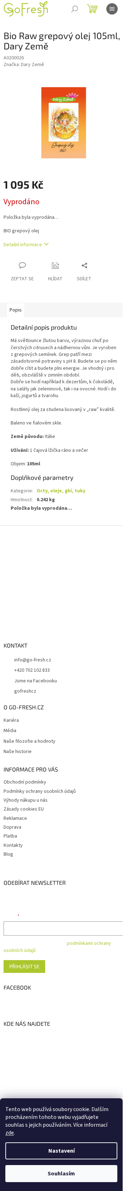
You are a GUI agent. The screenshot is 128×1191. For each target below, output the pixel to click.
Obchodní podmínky (25, 782)
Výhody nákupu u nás (26, 800)
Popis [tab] (16, 310)
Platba (10, 836)
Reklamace (15, 818)
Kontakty (13, 845)
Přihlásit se (24, 966)
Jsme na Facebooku (35, 680)
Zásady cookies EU (24, 809)
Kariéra (11, 720)
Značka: (24, 64)
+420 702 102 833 (32, 670)
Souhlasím (61, 1174)
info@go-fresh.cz (32, 660)
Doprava (12, 827)
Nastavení (61, 1151)
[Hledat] (75, 9)
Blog (8, 854)
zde (9, 1133)
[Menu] (112, 9)
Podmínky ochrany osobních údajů (40, 791)
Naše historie (18, 751)
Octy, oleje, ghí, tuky (61, 490)
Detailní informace (23, 244)
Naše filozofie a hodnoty (29, 741)
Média (10, 730)
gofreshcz (25, 691)
